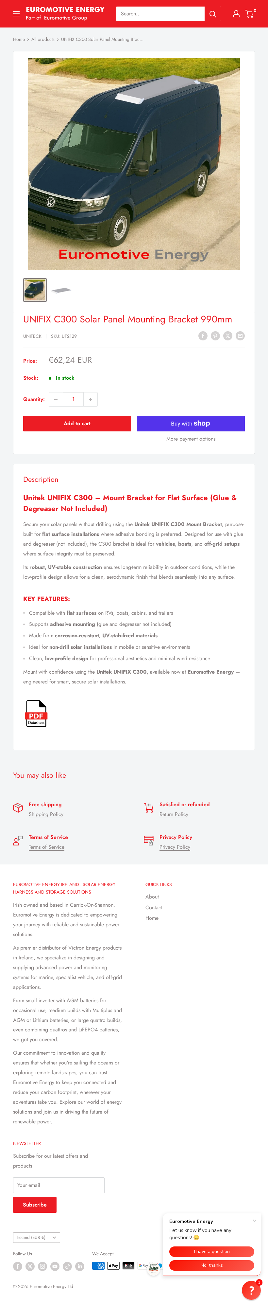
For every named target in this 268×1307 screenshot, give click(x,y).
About (152, 896)
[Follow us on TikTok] (67, 1266)
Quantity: (34, 399)
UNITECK (32, 336)
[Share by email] (240, 335)
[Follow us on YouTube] (54, 1266)
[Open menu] (16, 13)
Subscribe (35, 1204)
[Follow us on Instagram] (42, 1266)
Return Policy (173, 814)
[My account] (236, 13)
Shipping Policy (46, 814)
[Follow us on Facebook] (17, 1266)
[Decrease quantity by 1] (56, 399)
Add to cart (77, 423)
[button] (251, 1290)
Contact (153, 907)
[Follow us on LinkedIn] (79, 1266)
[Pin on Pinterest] (215, 335)
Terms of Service (46, 847)
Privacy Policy (174, 847)
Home (19, 39)
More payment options (190, 439)
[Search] (213, 14)
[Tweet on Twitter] (227, 335)
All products (43, 39)
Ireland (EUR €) (31, 1237)
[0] (249, 14)
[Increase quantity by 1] (90, 399)
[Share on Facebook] (203, 335)
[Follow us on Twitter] (30, 1266)
